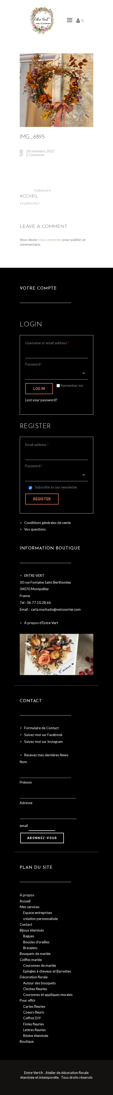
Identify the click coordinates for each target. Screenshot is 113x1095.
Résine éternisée (35, 1036)
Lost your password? (41, 400)
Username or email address (47, 343)
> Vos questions (33, 529)
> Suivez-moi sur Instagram (42, 741)
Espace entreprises (37, 913)
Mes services (29, 907)
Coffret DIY (32, 1018)
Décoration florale (34, 977)
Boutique (27, 1041)
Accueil (25, 901)
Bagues (28, 936)
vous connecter (49, 240)
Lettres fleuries (34, 1030)
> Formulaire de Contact (39, 728)
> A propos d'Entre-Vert (39, 623)
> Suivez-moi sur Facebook (41, 735)
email (24, 825)
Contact (26, 924)
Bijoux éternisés (32, 930)
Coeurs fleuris (33, 1012)
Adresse (26, 803)
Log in (39, 389)
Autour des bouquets (39, 983)
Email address (37, 445)
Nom (23, 762)
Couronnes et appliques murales (48, 995)
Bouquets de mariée (35, 954)
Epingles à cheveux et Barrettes (47, 971)
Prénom (26, 782)
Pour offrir (27, 1000)
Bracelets (30, 948)
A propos (27, 895)
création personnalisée (40, 919)
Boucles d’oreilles (36, 942)
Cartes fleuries (34, 1006)
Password (34, 364)
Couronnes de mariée (39, 965)
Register (42, 499)
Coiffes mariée (31, 960)
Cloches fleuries (35, 989)
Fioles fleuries (33, 1024)
